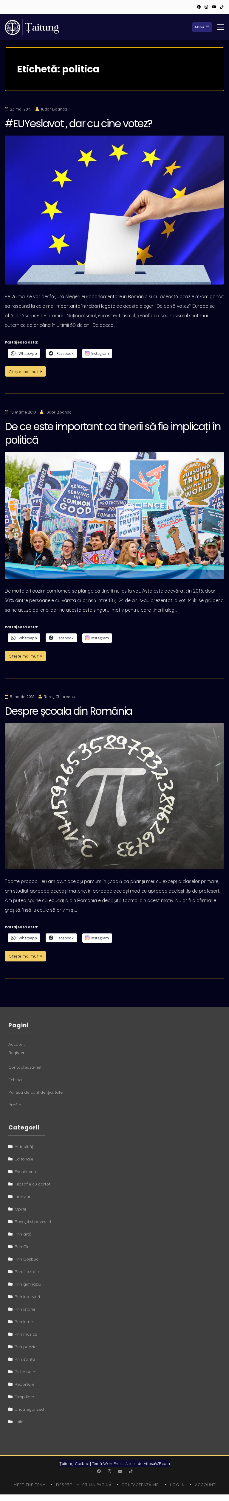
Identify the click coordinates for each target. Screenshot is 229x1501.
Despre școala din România (68, 711)
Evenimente (26, 1171)
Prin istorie (25, 1309)
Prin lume (24, 1321)
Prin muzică (26, 1334)
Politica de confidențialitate (35, 1092)
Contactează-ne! (24, 1067)
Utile (19, 1421)
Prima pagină (97, 1484)
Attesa (131, 1463)
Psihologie (25, 1371)
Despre (64, 1484)
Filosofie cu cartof (32, 1184)
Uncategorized (29, 1409)
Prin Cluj (23, 1246)
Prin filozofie (27, 1271)
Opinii (20, 1209)
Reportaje (24, 1384)
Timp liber (24, 1396)
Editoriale (24, 1159)
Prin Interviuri (27, 1296)
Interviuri (23, 1196)
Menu (199, 27)
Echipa (15, 1079)
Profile (14, 1104)
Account (16, 1044)
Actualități (24, 1146)
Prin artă (23, 1234)
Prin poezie (25, 1346)
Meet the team (29, 1484)
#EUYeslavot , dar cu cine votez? (78, 123)
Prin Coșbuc (26, 1259)
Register (16, 1052)
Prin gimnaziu (28, 1284)
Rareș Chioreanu (59, 696)
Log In (177, 1484)
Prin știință (25, 1359)
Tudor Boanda (54, 109)
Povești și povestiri (33, 1221)
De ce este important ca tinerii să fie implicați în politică (113, 433)
